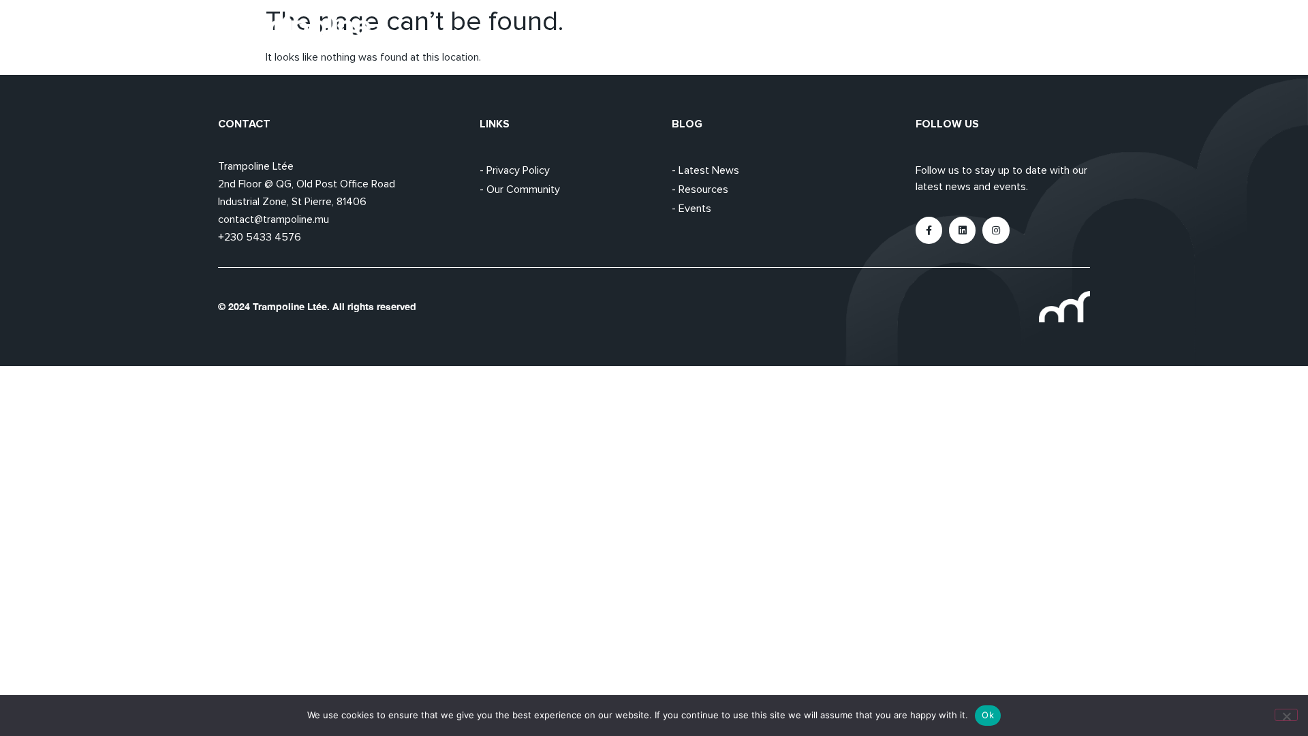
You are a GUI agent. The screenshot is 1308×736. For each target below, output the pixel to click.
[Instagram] (995, 230)
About (898, 30)
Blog (1009, 30)
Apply (955, 30)
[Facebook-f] (929, 230)
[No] (1286, 715)
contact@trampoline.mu (273, 219)
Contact (1069, 30)
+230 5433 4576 (259, 237)
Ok (988, 714)
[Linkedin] (962, 230)
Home (840, 30)
